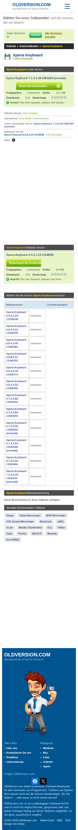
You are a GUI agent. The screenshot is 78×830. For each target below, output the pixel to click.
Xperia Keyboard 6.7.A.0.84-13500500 (16, 412)
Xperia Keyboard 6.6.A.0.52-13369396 (16, 385)
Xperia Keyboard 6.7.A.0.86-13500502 (16, 399)
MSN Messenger (56, 515)
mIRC (60, 521)
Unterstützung (14, 761)
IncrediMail (12, 539)
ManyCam (46, 521)
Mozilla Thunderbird (30, 527)
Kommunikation (29, 46)
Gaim (9, 533)
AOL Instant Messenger (20, 521)
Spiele (46, 766)
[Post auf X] (13, 140)
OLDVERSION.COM (31, 4)
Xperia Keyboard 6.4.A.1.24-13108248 (24, 134)
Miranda (52, 533)
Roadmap (12, 757)
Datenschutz (47, 820)
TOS (67, 820)
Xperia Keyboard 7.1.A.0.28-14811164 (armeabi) (36, 78)
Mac (45, 752)
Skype (10, 515)
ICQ (49, 527)
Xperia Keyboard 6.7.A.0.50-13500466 (16, 461)
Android (11, 46)
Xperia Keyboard (28, 55)
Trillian (61, 527)
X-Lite (9, 527)
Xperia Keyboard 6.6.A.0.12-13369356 (16, 330)
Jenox (21, 824)
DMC (60, 820)
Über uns (11, 748)
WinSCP (37, 533)
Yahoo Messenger (30, 515)
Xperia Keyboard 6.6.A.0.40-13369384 (16, 343)
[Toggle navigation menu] (67, 6)
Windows (48, 748)
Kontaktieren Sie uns (18, 752)
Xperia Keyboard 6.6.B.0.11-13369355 (16, 357)
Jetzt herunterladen (33, 86)
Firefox (22, 533)
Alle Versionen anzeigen (53, 35)
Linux (46, 757)
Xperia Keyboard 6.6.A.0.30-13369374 (16, 371)
